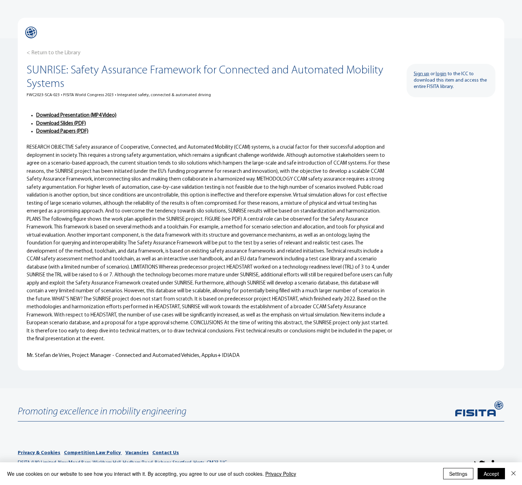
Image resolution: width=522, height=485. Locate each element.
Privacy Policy (280, 473)
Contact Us (165, 453)
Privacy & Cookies (39, 453)
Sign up (421, 74)
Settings (458, 473)
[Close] (513, 473)
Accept (491, 473)
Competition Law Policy (93, 453)
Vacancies (137, 453)
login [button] (441, 74)
